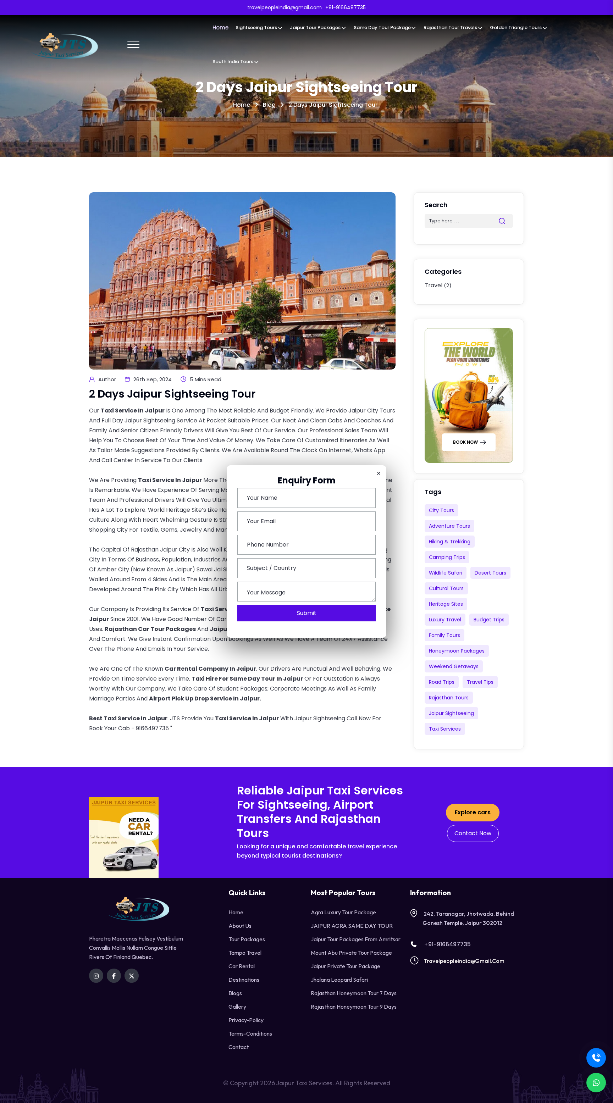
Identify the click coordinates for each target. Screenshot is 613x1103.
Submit (306, 613)
